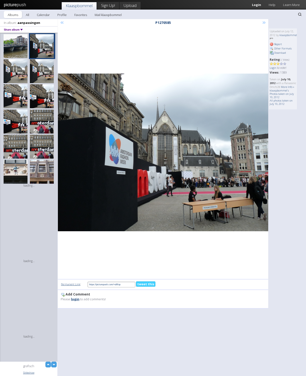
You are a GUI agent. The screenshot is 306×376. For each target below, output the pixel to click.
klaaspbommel (288, 35)
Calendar (43, 15)
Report (277, 44)
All (27, 15)
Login (256, 5)
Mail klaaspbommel (108, 15)
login (75, 299)
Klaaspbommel (79, 5)
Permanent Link (70, 284)
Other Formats (282, 48)
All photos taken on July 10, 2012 (281, 102)
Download (279, 52)
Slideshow (28, 372)
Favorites (80, 15)
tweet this (145, 284)
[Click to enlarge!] (163, 152)
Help (272, 5)
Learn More (291, 5)
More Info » (287, 87)
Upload (130, 5)
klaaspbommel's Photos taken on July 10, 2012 (282, 94)
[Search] (300, 14)
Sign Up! (108, 5)
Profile (62, 15)
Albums (13, 15)
